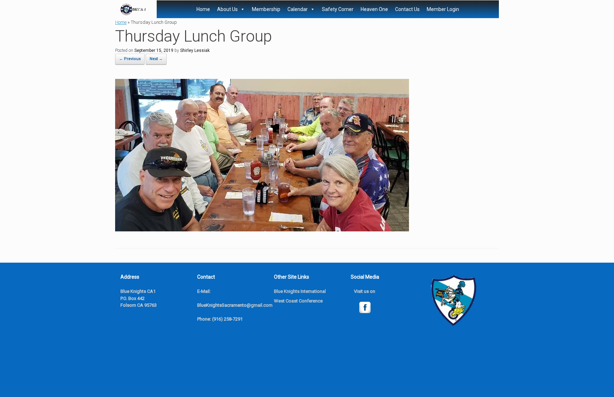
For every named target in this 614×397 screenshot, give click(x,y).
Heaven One (374, 9)
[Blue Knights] (133, 9)
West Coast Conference (298, 301)
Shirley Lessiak (195, 50)
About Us (227, 9)
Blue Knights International (300, 291)
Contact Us (407, 9)
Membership (266, 9)
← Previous (130, 59)
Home (203, 9)
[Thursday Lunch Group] (262, 229)
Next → (156, 59)
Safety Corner (338, 9)
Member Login (443, 9)
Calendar (297, 9)
